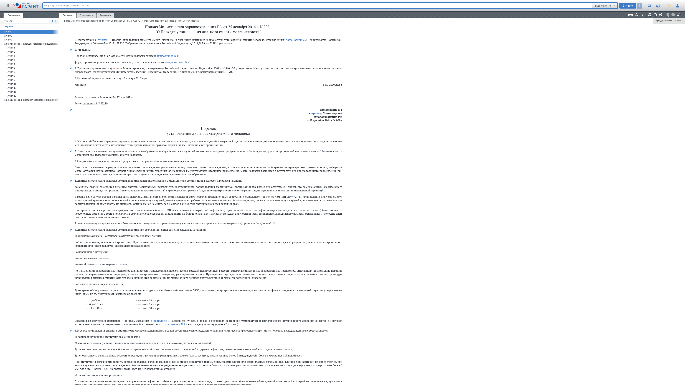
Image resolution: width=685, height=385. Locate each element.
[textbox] (317, 5)
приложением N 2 (174, 324)
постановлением (296, 40)
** (323, 190)
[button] (7, 5)
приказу (316, 113)
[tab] (13, 15)
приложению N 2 (178, 62)
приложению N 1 (167, 56)
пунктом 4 (104, 40)
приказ (117, 68)
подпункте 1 (161, 320)
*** (293, 196)
